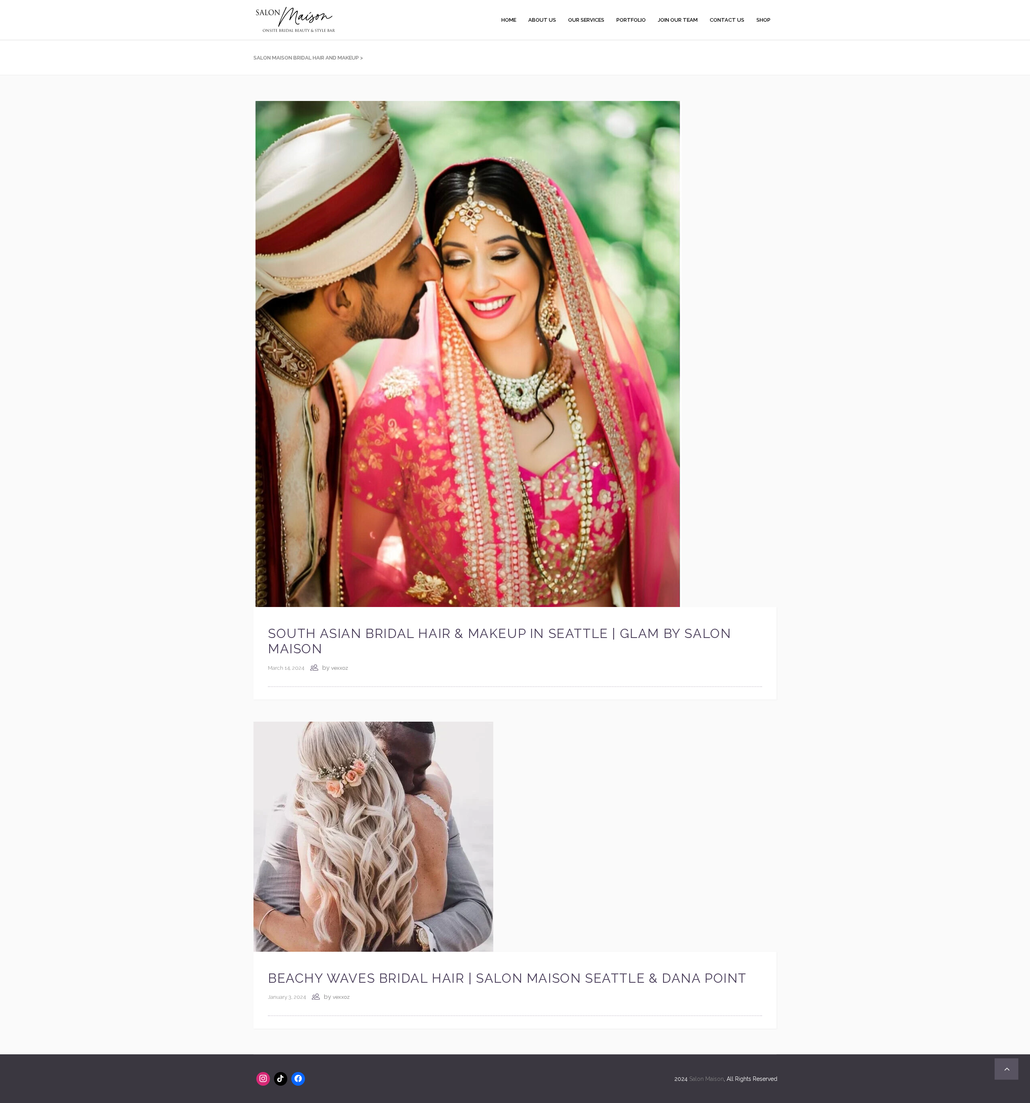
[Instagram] (263, 1079)
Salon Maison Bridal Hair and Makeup (306, 58)
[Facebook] (298, 1079)
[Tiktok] (281, 1079)
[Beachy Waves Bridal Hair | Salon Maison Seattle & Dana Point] (373, 836)
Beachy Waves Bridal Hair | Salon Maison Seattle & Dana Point (507, 978)
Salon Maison (706, 1079)
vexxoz (339, 668)
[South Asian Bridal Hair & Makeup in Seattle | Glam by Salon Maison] (467, 353)
